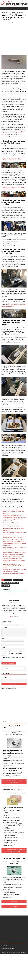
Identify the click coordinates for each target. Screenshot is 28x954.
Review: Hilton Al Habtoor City (11, 522)
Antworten (14, 616)
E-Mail (2, 643)
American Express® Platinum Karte (12, 727)
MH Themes (23, 952)
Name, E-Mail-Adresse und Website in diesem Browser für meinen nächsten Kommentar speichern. (13, 653)
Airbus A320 (8, 580)
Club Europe (6, 585)
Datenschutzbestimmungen (7, 948)
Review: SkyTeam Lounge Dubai (11, 525)
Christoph (15, 23)
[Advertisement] (14, 40)
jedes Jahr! (12, 768)
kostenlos (14, 773)
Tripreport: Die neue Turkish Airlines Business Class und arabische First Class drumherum (13, 511)
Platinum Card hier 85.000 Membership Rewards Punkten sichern (14, 781)
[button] (26, 8)
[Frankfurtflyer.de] (14, 6)
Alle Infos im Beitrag (8, 777)
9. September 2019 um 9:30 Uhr (14, 602)
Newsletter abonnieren (14, 684)
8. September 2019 (7, 23)
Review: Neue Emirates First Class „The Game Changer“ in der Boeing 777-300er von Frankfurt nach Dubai (15, 519)
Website (3, 647)
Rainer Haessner (14, 600)
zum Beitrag (14, 906)
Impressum (4, 945)
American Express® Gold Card (12, 790)
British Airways (18, 580)
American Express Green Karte (13, 858)
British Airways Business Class (10, 582)
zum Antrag (14, 901)
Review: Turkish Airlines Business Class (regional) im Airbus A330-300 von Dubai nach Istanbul (13, 528)
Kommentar (4, 627)
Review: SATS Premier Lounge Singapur (13, 554)
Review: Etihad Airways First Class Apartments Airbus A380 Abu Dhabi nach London (13, 565)
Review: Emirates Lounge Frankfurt (12, 515)
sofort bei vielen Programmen (13, 767)
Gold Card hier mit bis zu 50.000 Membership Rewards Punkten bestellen (14, 850)
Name (2, 638)
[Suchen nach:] (14, 668)
